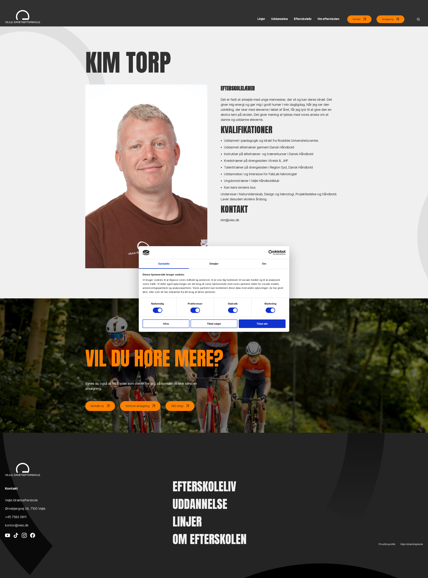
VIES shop (177, 406)
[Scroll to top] (419, 566)
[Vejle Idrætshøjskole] (22, 16)
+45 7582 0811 (15, 517)
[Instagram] (24, 540)
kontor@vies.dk (16, 525)
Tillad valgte (214, 323)
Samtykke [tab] (164, 263)
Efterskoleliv (204, 486)
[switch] (195, 310)
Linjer (187, 521)
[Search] (417, 19)
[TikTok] (15, 540)
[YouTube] (7, 540)
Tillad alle (262, 323)
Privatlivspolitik (387, 544)
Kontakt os (97, 406)
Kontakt (356, 19)
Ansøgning (387, 19)
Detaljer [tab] (214, 263)
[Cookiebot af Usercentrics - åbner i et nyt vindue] (271, 252)
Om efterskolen (210, 539)
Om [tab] (264, 263)
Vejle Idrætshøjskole (411, 544)
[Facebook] (32, 540)
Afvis (166, 323)
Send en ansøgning (137, 406)
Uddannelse (200, 504)
